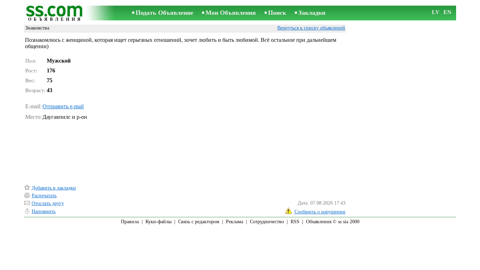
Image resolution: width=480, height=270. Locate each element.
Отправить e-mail (63, 106)
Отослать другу (48, 203)
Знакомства (37, 28)
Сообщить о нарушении (319, 211)
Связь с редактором (198, 221)
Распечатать (44, 195)
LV (436, 12)
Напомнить (44, 211)
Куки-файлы (158, 221)
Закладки (311, 12)
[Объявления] (55, 14)
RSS (295, 221)
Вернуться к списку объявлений (311, 28)
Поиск (277, 12)
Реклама (234, 221)
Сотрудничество (267, 221)
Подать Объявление (164, 12)
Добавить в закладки (54, 188)
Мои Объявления (231, 12)
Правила (130, 221)
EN (447, 12)
